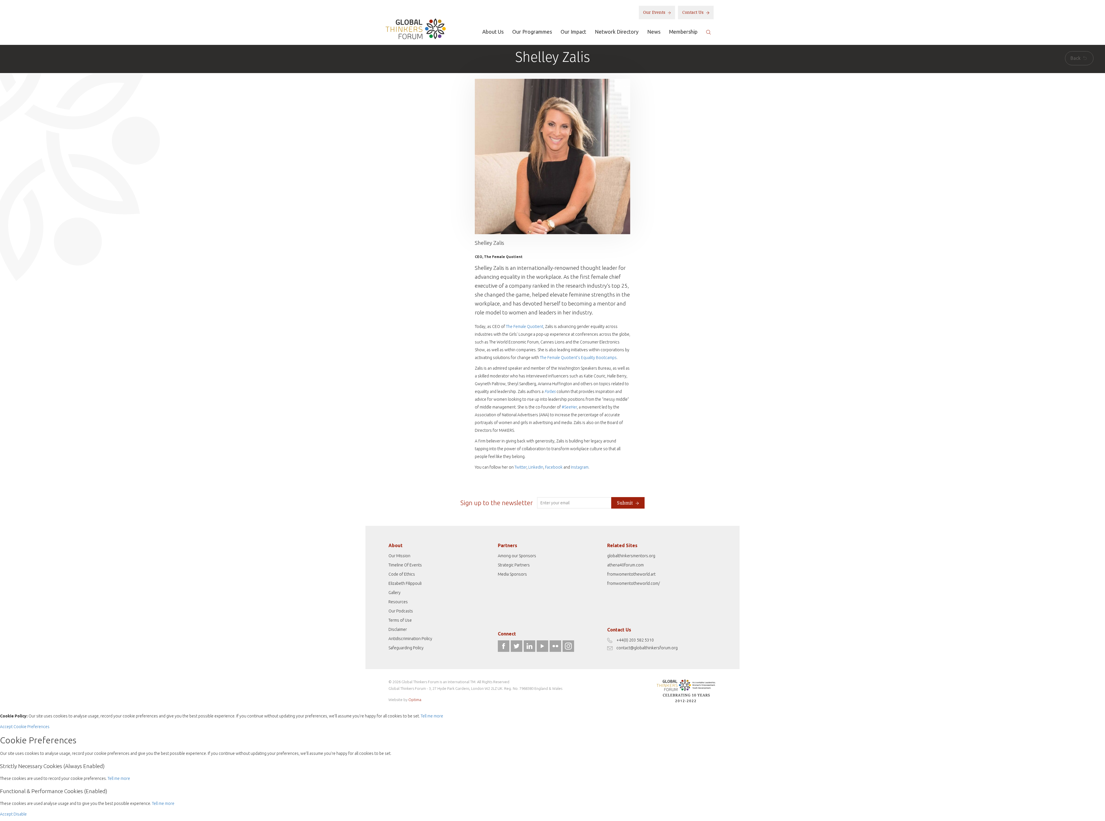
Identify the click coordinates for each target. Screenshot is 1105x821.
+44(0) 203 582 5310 (635, 640)
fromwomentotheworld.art (631, 574)
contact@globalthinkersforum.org (647, 648)
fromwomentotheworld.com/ (633, 583)
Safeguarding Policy (406, 648)
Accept (6, 726)
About (395, 545)
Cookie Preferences (31, 726)
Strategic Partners (514, 565)
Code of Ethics (401, 574)
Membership (683, 32)
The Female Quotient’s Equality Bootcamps (578, 357)
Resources (398, 601)
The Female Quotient (524, 326)
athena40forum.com (625, 565)
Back (1076, 58)
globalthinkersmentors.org (631, 555)
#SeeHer (569, 407)
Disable (20, 814)
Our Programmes (532, 32)
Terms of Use (400, 620)
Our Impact (573, 32)
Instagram (579, 467)
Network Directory (617, 32)
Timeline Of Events (405, 565)
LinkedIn (535, 467)
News (653, 32)
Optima (414, 700)
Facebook (554, 467)
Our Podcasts (400, 611)
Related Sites (622, 545)
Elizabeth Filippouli (405, 583)
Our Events (654, 12)
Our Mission (399, 555)
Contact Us (693, 12)
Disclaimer (397, 629)
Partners (507, 545)
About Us (493, 32)
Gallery (394, 592)
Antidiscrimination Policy (410, 638)
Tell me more (432, 716)
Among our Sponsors (517, 555)
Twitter (521, 467)
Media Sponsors (512, 574)
